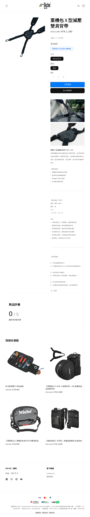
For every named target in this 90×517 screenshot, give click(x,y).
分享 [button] (55, 291)
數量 (51, 72)
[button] (6, 6)
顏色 (52, 64)
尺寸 (52, 54)
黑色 (54, 68)
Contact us (51, 473)
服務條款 (38, 512)
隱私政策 (45, 512)
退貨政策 (52, 512)
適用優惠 (54, 44)
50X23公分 (57, 59)
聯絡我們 (50, 476)
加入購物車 (67, 90)
